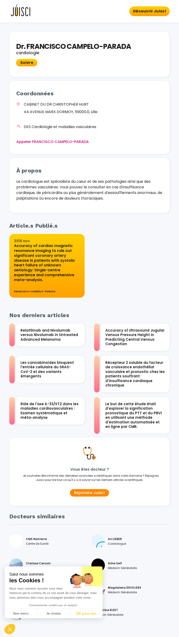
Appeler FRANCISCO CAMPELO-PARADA (52, 141)
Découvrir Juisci (149, 11)
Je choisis (53, 613)
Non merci (20, 613)
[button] (9, 629)
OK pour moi (86, 613)
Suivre (26, 62)
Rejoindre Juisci (89, 492)
